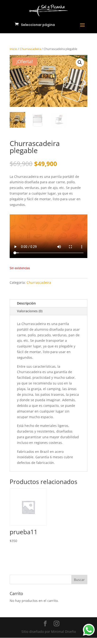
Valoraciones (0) (29, 311)
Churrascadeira (30, 49)
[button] (80, 62)
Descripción (26, 303)
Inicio (13, 49)
